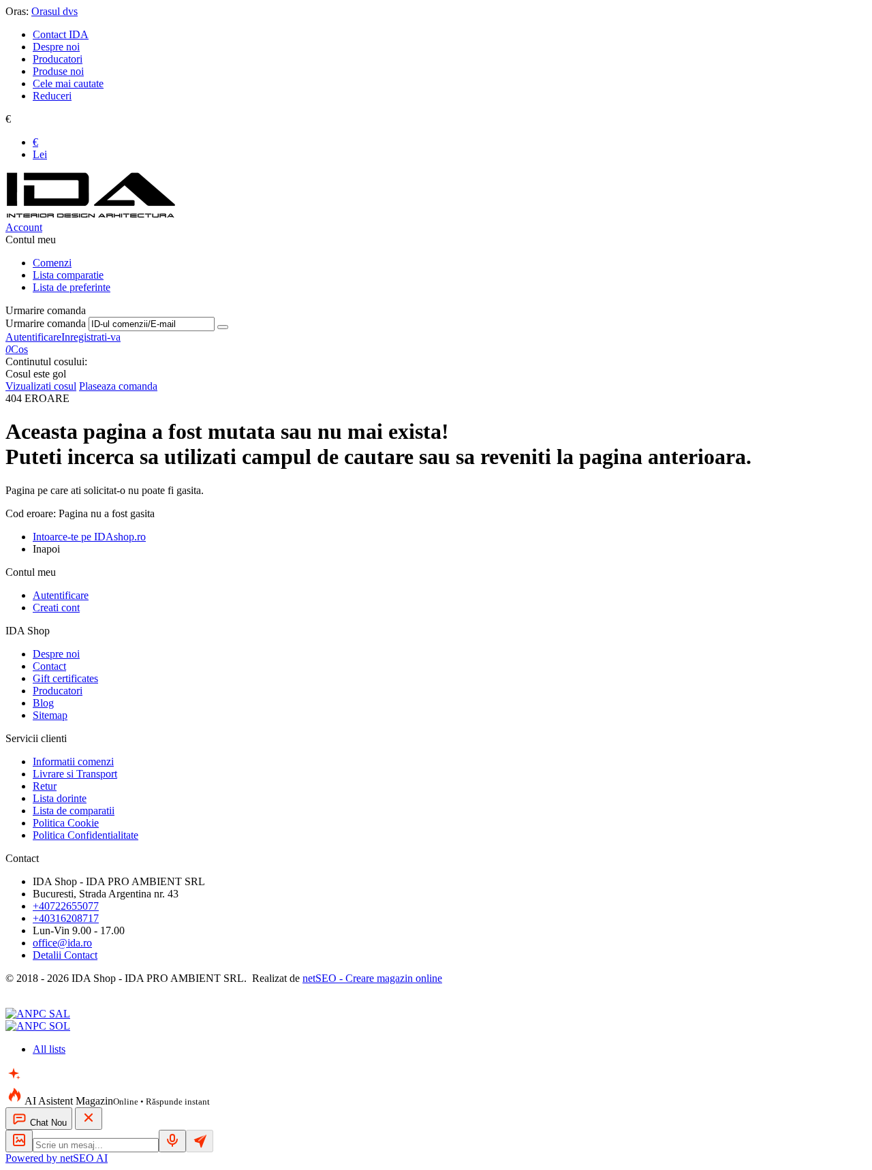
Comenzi (52, 262)
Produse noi (58, 71)
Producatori (57, 59)
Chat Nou (47, 1123)
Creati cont (56, 607)
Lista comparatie (68, 275)
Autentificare (33, 337)
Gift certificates (65, 678)
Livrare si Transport (75, 774)
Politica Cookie (66, 823)
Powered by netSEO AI (56, 1158)
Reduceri (52, 96)
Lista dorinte (60, 798)
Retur (45, 786)
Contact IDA (61, 34)
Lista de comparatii (73, 810)
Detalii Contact (65, 955)
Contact (49, 666)
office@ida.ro (62, 943)
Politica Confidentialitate (85, 835)
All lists (49, 1049)
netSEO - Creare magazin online (372, 978)
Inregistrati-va (91, 337)
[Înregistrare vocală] (172, 1141)
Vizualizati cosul (40, 386)
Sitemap (50, 715)
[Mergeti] (222, 327)
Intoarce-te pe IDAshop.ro (89, 536)
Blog (43, 703)
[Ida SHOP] (90, 215)
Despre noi (56, 46)
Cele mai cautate (68, 83)
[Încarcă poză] (19, 1141)
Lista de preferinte (71, 287)
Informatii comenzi (73, 761)
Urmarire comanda (45, 323)
